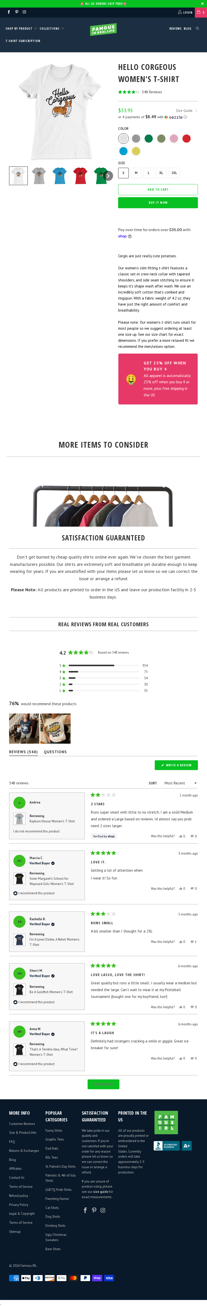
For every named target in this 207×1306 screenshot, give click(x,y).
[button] (158, 92)
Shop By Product (20, 28)
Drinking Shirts (55, 1226)
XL (161, 173)
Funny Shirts (53, 1130)
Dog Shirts (52, 1216)
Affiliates (15, 1168)
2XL (174, 173)
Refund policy (18, 1196)
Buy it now (158, 202)
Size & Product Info (22, 1132)
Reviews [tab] (23, 753)
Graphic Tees (54, 1139)
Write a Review (181, 766)
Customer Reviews (22, 1124)
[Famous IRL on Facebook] (8, 12)
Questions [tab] (55, 753)
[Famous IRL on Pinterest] (16, 12)
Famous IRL (28, 1265)
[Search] (197, 29)
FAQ (12, 1142)
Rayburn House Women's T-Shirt (52, 821)
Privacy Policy (18, 1205)
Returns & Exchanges (24, 1151)
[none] (18, 175)
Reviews (175, 28)
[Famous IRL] (103, 29)
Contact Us (16, 1177)
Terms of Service (21, 1187)
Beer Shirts (53, 1249)
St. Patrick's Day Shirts (60, 1166)
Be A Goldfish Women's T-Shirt (51, 992)
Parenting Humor (57, 1199)
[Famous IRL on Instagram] (24, 12)
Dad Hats (51, 1148)
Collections (50, 28)
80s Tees (51, 1157)
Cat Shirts (52, 1208)
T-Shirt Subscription (23, 41)
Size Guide (185, 110)
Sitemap (15, 1232)
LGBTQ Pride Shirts (58, 1190)
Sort (153, 783)
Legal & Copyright (22, 1213)
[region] (40, 728)
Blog (187, 28)
